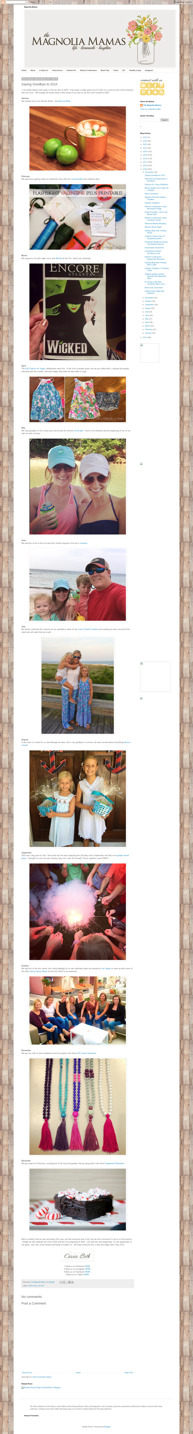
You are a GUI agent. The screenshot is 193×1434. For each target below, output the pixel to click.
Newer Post (27, 1373)
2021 (145, 148)
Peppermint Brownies (114, 1163)
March (148, 326)
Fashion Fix (71, 70)
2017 (145, 162)
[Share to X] (66, 1282)
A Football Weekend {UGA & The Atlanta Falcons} (156, 243)
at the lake (78, 431)
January (148, 333)
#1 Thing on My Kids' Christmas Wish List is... (155, 283)
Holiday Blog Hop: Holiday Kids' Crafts (155, 264)
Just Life (41, 1286)
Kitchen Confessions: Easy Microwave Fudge (156, 208)
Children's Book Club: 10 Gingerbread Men (155, 237)
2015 (145, 169)
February (149, 329)
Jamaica (83, 543)
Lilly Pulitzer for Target (35, 368)
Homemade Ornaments (154, 248)
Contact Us (43, 70)
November (149, 298)
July (147, 312)
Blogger (107, 1427)
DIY (123, 70)
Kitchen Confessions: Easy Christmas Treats (156, 219)
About (32, 70)
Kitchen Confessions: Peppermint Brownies (155, 258)
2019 (145, 155)
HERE (87, 1266)
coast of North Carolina (88, 629)
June (147, 315)
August (148, 308)
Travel (115, 70)
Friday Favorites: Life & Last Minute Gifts (156, 213)
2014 (145, 337)
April (147, 322)
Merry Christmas (151, 194)
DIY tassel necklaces (87, 1053)
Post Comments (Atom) (42, 1377)
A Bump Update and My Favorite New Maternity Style (155, 276)
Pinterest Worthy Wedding (155, 224)
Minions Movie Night (153, 227)
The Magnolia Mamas (152, 105)
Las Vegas (106, 968)
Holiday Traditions (152, 203)
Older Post (129, 1373)
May (147, 319)
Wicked (59, 258)
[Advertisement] (154, 413)
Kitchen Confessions (88, 70)
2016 (145, 165)
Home (24, 70)
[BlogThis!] (63, 1282)
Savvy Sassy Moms (38, 971)
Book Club (105, 70)
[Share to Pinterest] (72, 1282)
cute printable (76, 179)
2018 (145, 159)
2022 (145, 144)
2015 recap (32, 1286)
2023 (145, 141)
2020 (145, 151)
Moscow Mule (64, 101)
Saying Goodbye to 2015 (155, 175)
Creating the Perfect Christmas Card (153, 252)
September (150, 305)
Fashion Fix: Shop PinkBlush (156, 184)
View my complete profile (150, 109)
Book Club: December (154, 288)
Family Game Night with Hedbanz (154, 292)
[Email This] (60, 1282)
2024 (145, 137)
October (148, 301)
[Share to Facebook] (69, 1282)
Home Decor (57, 70)
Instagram (149, 70)
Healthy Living (135, 70)
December (149, 172)
